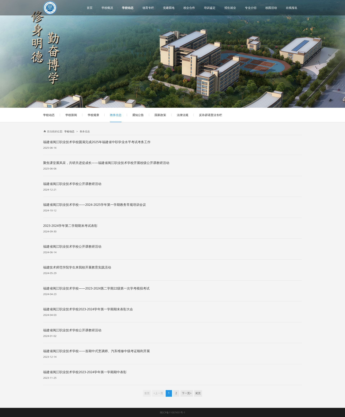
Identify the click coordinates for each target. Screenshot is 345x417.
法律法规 (182, 115)
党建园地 (168, 8)
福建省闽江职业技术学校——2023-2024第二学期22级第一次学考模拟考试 (96, 288)
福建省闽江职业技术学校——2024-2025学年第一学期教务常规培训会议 (94, 204)
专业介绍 (250, 8)
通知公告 (138, 115)
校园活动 (271, 8)
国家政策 (160, 115)
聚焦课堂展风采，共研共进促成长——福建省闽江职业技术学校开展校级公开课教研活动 (106, 163)
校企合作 (189, 8)
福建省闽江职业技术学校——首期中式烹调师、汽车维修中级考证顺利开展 (96, 351)
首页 (90, 8)
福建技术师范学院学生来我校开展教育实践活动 (77, 267)
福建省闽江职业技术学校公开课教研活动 (72, 184)
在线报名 (291, 8)
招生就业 (230, 8)
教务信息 (115, 115)
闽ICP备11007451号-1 (172, 412)
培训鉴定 (209, 8)
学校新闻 (71, 115)
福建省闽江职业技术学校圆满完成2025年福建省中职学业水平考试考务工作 (97, 142)
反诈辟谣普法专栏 (210, 115)
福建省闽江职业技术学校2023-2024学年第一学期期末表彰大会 (88, 309)
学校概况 (107, 8)
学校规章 (93, 115)
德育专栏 (148, 8)
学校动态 (128, 8)
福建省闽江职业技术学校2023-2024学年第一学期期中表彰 (84, 372)
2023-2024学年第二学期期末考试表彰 (70, 225)
